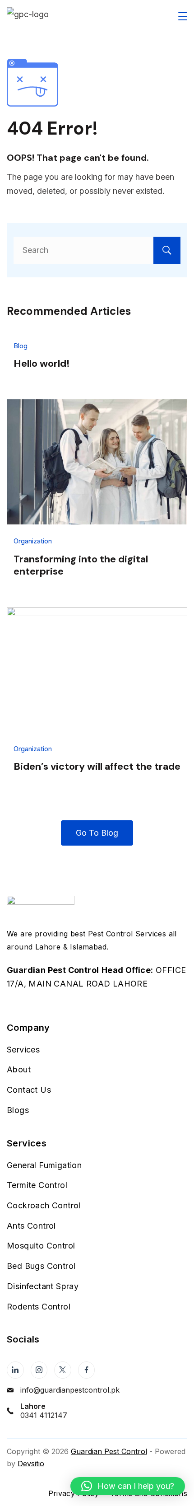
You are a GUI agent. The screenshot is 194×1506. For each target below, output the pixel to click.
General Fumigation (44, 1165)
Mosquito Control (41, 1245)
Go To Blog (97, 832)
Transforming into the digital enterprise (81, 565)
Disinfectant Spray (43, 1286)
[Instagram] (39, 1370)
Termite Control (37, 1185)
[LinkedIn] (15, 1370)
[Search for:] (97, 250)
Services (23, 1049)
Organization (33, 541)
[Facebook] (86, 1370)
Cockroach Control (44, 1205)
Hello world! (42, 363)
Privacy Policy (73, 1493)
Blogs (18, 1110)
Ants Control (31, 1225)
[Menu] (182, 16)
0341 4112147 (43, 1415)
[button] (127, 1486)
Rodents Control (38, 1306)
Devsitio (31, 1463)
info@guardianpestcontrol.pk (70, 1389)
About (19, 1069)
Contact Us (29, 1089)
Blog (21, 345)
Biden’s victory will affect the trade (97, 766)
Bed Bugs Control (41, 1266)
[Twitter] (62, 1370)
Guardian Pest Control (109, 1451)
